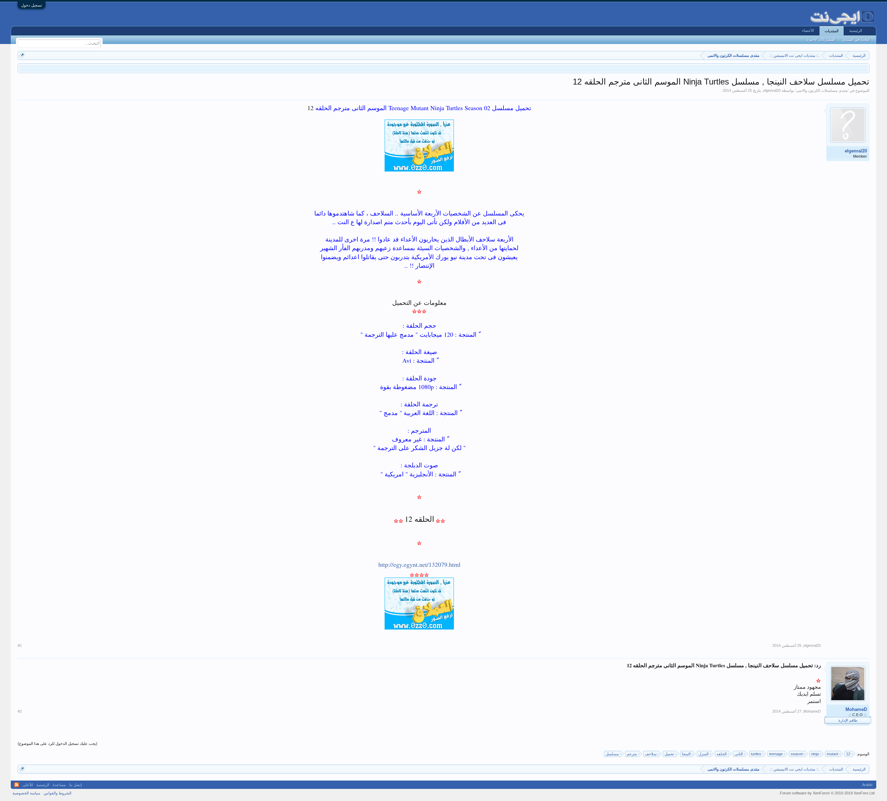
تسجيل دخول (31, 5)
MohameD (856, 709)
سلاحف (651, 754)
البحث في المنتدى (856, 39)
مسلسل (612, 754)
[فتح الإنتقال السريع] (22, 55)
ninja (815, 754)
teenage (776, 754)
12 (848, 754)
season (797, 754)
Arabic (867, 785)
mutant (832, 754)
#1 (20, 645)
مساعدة (59, 785)
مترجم (632, 754)
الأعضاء (808, 30)
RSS (16, 784)
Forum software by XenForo (827, 793)
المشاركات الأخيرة (821, 39)
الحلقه (722, 754)
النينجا (686, 754)
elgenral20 (772, 90)
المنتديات (831, 31)
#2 (20, 711)
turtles (756, 754)
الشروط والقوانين (57, 793)
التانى (739, 754)
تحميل (669, 754)
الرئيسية (855, 30)
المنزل (704, 754)
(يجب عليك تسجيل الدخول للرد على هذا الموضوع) (57, 743)
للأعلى (28, 785)
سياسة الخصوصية (26, 793)
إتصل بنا (75, 785)
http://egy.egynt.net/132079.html (419, 564)
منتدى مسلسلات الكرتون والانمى (822, 90)
